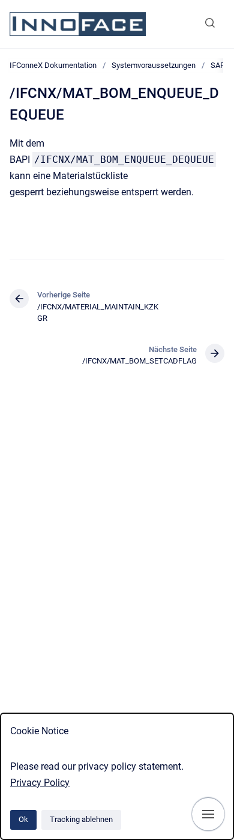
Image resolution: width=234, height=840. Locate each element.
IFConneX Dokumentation (53, 65)
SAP (218, 65)
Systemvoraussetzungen (154, 65)
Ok (23, 819)
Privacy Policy (40, 782)
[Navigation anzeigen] (208, 814)
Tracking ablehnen (81, 819)
